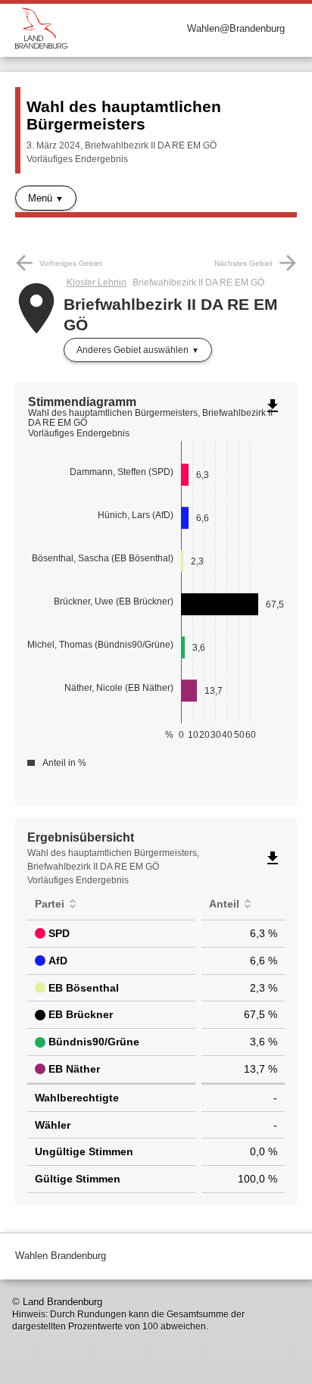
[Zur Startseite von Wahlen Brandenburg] (85, 28)
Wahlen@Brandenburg (236, 28)
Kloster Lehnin (96, 282)
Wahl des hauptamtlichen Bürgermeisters (124, 115)
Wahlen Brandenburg (60, 1255)
